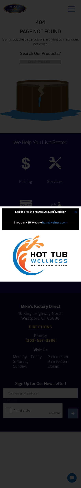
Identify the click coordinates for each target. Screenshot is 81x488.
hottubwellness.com (54, 222)
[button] (75, 211)
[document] (40, 244)
